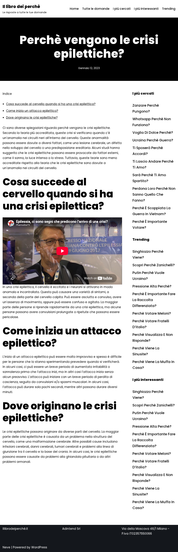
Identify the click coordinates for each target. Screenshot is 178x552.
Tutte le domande (96, 9)
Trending (168, 9)
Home (74, 9)
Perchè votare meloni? (151, 313)
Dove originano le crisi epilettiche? (32, 117)
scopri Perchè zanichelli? (153, 265)
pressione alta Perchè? (151, 286)
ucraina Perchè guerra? (152, 140)
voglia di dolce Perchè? (152, 132)
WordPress (39, 547)
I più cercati (122, 9)
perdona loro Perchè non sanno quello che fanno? (153, 194)
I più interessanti (146, 9)
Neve (6, 547)
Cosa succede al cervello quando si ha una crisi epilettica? (50, 104)
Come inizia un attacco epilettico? (32, 111)
